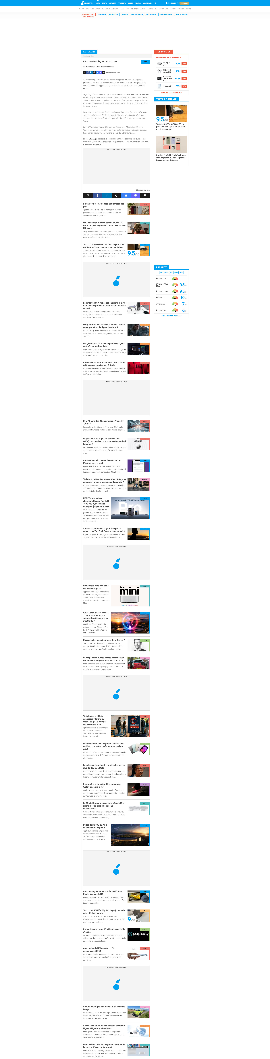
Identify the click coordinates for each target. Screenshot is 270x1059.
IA (156, 9)
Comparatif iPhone (166, 14)
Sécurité (181, 9)
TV (103, 9)
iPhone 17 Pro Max (162, 285)
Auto (127, 9)
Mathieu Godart (91, 66)
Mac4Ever (86, 56)
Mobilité (115, 9)
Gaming (143, 9)
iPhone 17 (160, 297)
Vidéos (138, 3)
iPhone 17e (161, 278)
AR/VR (122, 9)
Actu (98, 3)
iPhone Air (160, 304)
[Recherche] (155, 3)
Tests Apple (102, 14)
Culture (173, 9)
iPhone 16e (161, 310)
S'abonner (184, 3)
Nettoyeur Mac (151, 14)
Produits (122, 3)
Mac (92, 9)
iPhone (81, 9)
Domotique (134, 9)
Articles (112, 3)
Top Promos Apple (88, 14)
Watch (98, 9)
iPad (87, 9)
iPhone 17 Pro (162, 291)
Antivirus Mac (113, 14)
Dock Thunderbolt (182, 14)
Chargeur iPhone (137, 14)
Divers (188, 9)
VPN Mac (125, 14)
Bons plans (147, 3)
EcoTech (150, 9)
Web (167, 9)
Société (161, 9)
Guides (130, 3)
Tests (104, 3)
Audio (108, 9)
